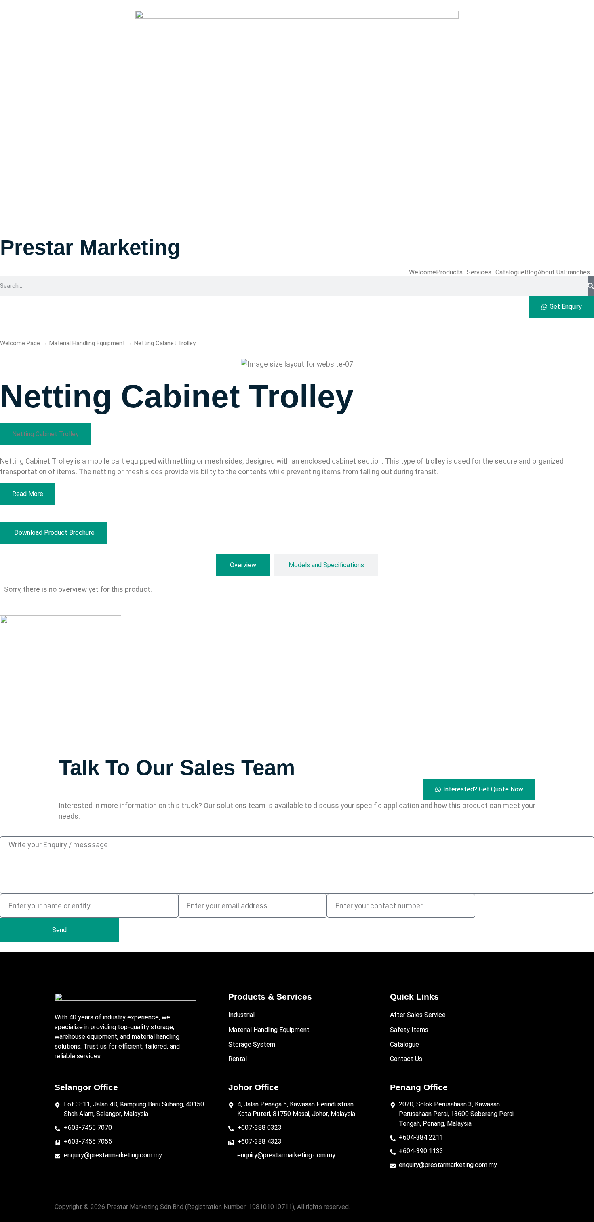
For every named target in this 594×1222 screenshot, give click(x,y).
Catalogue (509, 272)
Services (479, 272)
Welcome (422, 272)
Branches (577, 272)
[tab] (243, 565)
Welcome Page (20, 343)
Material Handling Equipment (87, 343)
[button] (451, 272)
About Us (550, 272)
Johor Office (253, 1087)
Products (449, 272)
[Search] (591, 286)
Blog (530, 272)
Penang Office (419, 1087)
